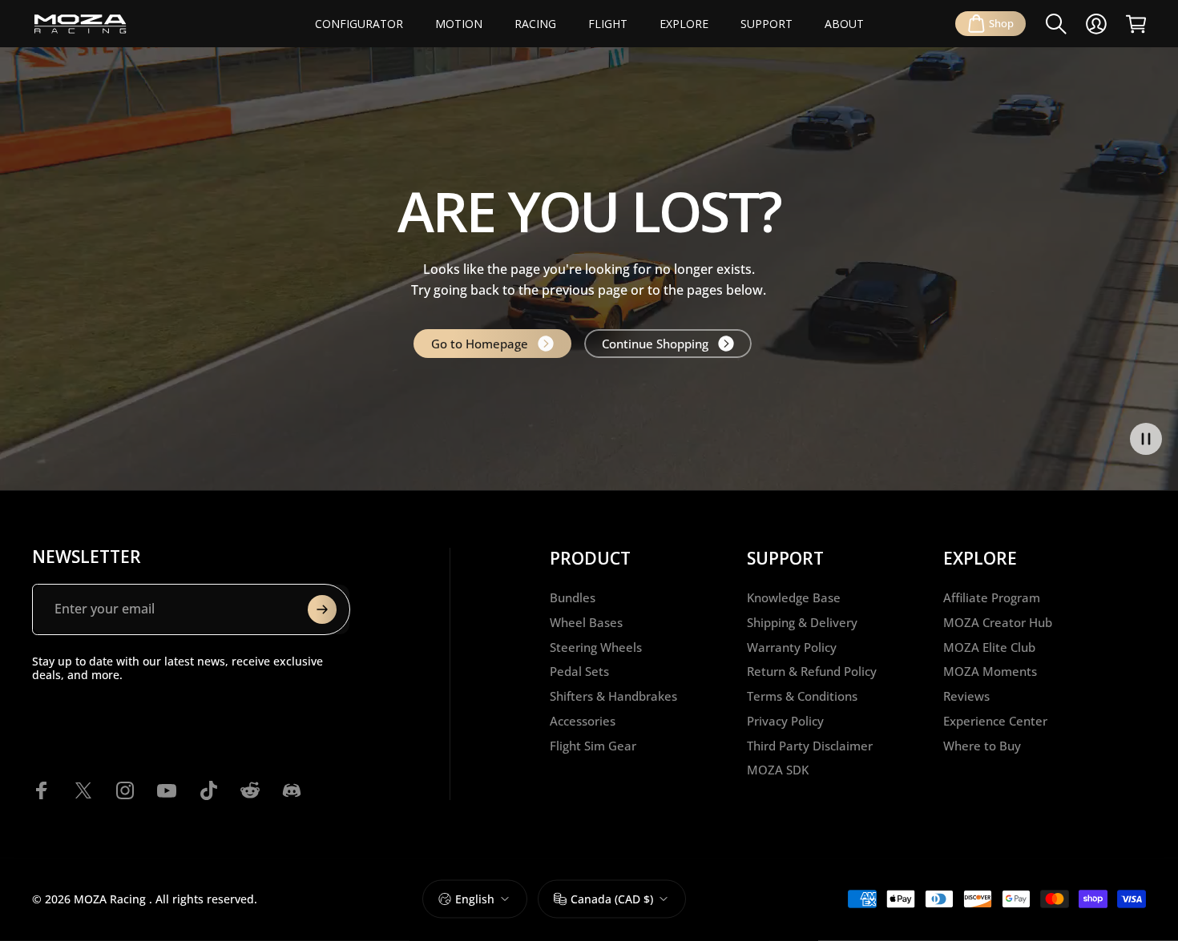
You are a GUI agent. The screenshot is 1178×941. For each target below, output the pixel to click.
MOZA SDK (778, 770)
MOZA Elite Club (989, 647)
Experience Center (995, 721)
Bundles (572, 597)
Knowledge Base (794, 597)
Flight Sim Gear (593, 746)
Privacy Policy (785, 721)
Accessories (582, 721)
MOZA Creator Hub (997, 622)
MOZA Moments (990, 671)
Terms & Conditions (802, 696)
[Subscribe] (322, 609)
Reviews (966, 696)
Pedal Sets (579, 671)
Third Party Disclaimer (810, 746)
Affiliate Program (991, 597)
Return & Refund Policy (812, 671)
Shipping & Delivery (802, 622)
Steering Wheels (596, 647)
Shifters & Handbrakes (613, 696)
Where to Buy (982, 746)
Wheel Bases (586, 622)
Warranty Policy (792, 647)
